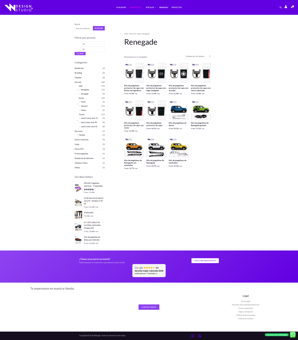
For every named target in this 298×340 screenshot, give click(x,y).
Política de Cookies (245, 318)
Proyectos (177, 7)
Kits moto (79, 131)
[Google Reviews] (199, 336)
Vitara (83, 110)
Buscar (77, 24)
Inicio (126, 34)
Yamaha (82, 135)
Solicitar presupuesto (205, 261)
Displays (78, 77)
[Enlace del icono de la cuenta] (285, 6)
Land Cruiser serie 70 (89, 118)
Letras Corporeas (81, 139)
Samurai (84, 106)
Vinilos (77, 167)
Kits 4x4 (78, 82)
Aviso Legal (245, 301)
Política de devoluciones (245, 315)
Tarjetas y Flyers (81, 163)
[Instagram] (193, 336)
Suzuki (81, 98)
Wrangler (85, 94)
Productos (135, 7)
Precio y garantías (246, 308)
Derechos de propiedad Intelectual (245, 304)
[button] (142, 7)
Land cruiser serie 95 (89, 126)
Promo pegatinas (81, 153)
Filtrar (80, 53)
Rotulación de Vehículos (84, 158)
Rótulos (150, 7)
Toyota (81, 114)
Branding (163, 7)
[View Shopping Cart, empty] (291, 7)
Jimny (83, 102)
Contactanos (149, 307)
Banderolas (79, 68)
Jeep (80, 86)
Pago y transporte (246, 311)
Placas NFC (121, 7)
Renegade (85, 89)
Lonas (77, 144)
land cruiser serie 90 (89, 122)
